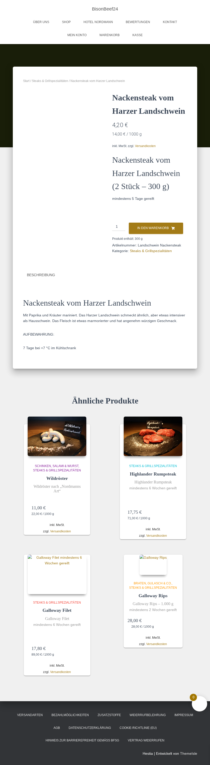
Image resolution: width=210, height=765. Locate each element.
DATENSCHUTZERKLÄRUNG (90, 728)
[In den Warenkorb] (80, 507)
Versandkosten (145, 146)
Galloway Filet (57, 610)
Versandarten (30, 715)
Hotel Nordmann (98, 22)
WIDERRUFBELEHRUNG (148, 715)
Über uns (41, 22)
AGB (57, 728)
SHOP (66, 22)
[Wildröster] (57, 436)
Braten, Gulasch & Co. (153, 583)
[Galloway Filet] (57, 574)
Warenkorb (109, 35)
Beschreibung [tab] (41, 275)
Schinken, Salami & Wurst (56, 466)
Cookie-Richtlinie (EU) (138, 728)
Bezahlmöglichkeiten (70, 715)
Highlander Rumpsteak (153, 474)
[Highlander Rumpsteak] (153, 436)
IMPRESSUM (183, 715)
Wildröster (57, 478)
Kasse (137, 35)
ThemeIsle (188, 753)
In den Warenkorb (153, 228)
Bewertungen (138, 22)
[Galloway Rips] (153, 565)
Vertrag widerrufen (146, 740)
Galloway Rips (153, 595)
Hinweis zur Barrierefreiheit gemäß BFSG (82, 740)
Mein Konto (77, 35)
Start (26, 81)
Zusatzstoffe (109, 715)
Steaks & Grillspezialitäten (50, 81)
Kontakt (170, 22)
